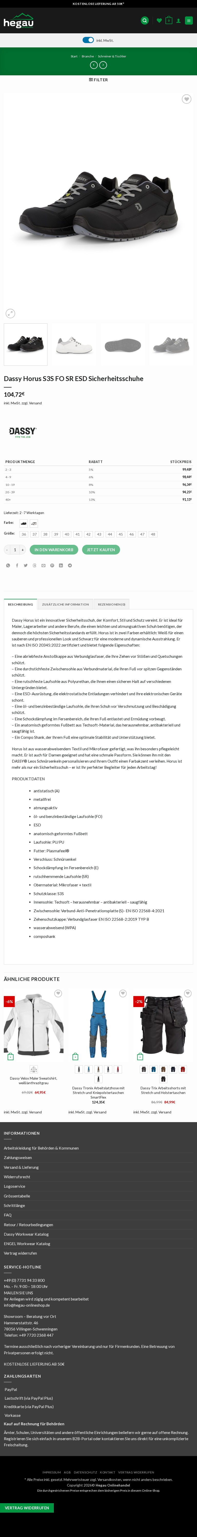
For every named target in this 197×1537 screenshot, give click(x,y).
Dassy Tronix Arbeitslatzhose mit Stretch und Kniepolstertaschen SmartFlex (98, 1092)
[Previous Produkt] (103, 65)
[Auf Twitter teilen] (26, 566)
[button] (145, 20)
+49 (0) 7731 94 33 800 (24, 1280)
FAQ (8, 1215)
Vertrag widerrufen (20, 1253)
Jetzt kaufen (101, 549)
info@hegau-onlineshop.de (27, 1305)
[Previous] (14, 206)
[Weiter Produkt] (93, 65)
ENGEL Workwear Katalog (27, 1243)
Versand (35, 403)
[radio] (23, 523)
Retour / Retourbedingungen (28, 1224)
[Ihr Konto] (178, 20)
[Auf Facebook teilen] (17, 566)
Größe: (9, 533)
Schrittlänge (14, 1205)
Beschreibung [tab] (20, 604)
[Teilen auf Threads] (34, 566)
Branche (88, 56)
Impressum (52, 1472)
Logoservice (14, 1186)
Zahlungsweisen (18, 1157)
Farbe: (9, 523)
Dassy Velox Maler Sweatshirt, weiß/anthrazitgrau (33, 1080)
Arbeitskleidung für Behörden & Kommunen (41, 1148)
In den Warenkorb (54, 549)
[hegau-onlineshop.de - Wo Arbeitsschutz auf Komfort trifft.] (20, 20)
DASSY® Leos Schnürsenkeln (37, 761)
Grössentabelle (17, 1196)
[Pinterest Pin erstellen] (52, 566)
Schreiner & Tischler (112, 56)
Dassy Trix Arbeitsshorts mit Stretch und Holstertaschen (163, 1090)
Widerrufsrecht (17, 1176)
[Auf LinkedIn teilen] (61, 566)
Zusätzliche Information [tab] (65, 604)
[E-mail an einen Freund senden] (43, 566)
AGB (67, 1472)
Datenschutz (85, 1472)
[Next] (183, 206)
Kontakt (107, 1472)
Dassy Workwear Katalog (26, 1234)
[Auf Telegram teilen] (70, 566)
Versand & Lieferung (21, 1167)
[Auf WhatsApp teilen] (8, 566)
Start (74, 56)
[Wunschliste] (159, 20)
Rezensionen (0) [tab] (111, 604)
